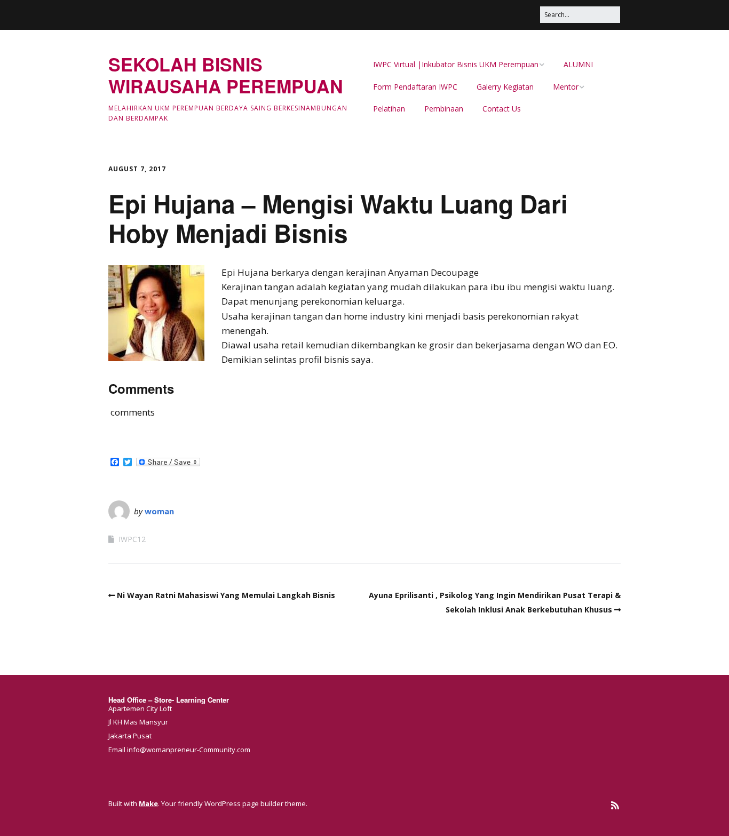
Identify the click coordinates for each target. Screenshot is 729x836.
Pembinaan (443, 108)
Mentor (566, 87)
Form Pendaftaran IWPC (415, 87)
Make (148, 803)
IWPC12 (132, 539)
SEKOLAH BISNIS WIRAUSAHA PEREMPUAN (225, 75)
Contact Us (501, 108)
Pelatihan (389, 108)
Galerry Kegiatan (505, 87)
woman (159, 511)
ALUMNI (578, 64)
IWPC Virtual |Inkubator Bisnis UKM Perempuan (455, 64)
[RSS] (615, 805)
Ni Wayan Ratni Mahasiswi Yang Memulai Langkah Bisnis (226, 595)
